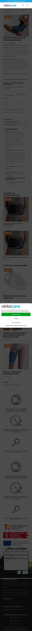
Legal (25, 325)
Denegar (16, 318)
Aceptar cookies (16, 314)
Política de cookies (9, 325)
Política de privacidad (18, 325)
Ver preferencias (16, 322)
